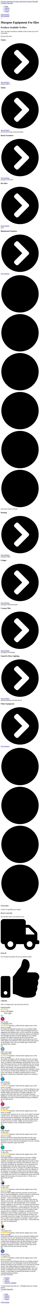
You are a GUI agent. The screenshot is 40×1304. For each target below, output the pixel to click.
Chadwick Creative (11, 1287)
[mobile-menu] (1, 18)
